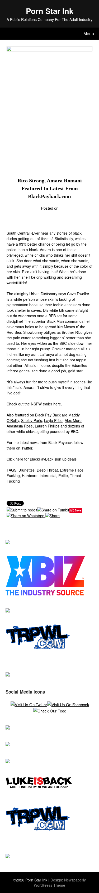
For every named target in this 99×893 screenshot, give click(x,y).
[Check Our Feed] (49, 711)
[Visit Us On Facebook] (68, 704)
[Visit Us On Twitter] (28, 704)
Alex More (73, 420)
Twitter (26, 448)
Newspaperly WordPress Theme (60, 882)
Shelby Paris (31, 420)
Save (78, 510)
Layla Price (53, 420)
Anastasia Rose (20, 426)
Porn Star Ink (49, 10)
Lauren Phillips (47, 426)
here (57, 403)
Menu (88, 33)
